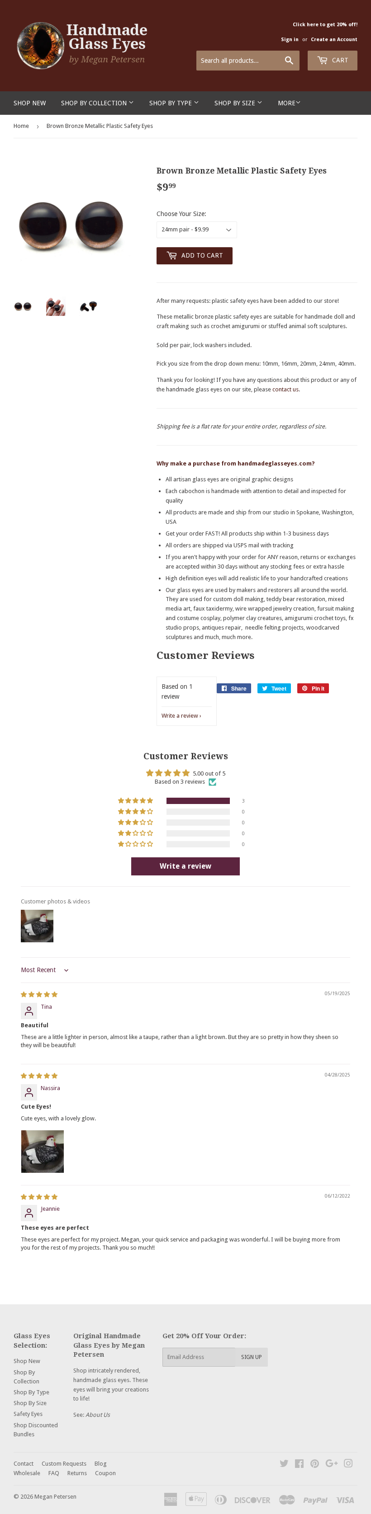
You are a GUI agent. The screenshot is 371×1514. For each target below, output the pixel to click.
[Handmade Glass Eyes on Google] (331, 1465)
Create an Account (334, 39)
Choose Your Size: (181, 213)
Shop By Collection (94, 103)
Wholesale (27, 1473)
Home (21, 125)
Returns (77, 1473)
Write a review (180, 715)
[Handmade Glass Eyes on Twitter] (284, 1465)
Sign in (290, 39)
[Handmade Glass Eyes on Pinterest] (314, 1465)
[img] (39, 994)
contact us (285, 389)
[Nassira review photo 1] (42, 1151)
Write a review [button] (185, 866)
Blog (101, 1463)
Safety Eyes (28, 1414)
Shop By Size (235, 103)
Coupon (105, 1473)
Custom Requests (64, 1463)
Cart (339, 60)
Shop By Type (171, 103)
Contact (23, 1463)
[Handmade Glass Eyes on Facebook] (299, 1465)
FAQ (53, 1473)
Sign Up (251, 1357)
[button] (136, 801)
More (286, 103)
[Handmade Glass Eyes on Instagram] (348, 1465)
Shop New (30, 103)
